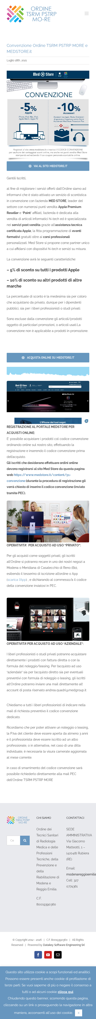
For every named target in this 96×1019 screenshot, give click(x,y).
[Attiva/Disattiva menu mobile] (87, 13)
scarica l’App (17, 579)
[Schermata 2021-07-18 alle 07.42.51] (48, 72)
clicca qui (65, 992)
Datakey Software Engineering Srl (64, 945)
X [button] (78, 1013)
